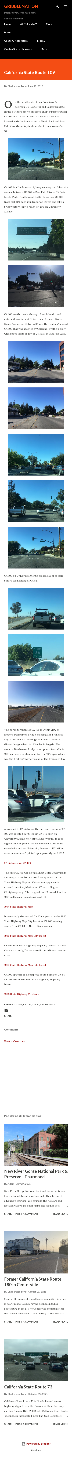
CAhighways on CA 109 (17, 863)
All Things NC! (28, 24)
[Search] (57, 6)
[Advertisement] (36, 1078)
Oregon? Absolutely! (16, 40)
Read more (60, 1213)
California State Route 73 (28, 1386)
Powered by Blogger (38, 1443)
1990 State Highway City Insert (22, 994)
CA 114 (27, 1004)
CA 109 (18, 1004)
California (47, 1004)
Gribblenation (21, 6)
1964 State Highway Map (19, 906)
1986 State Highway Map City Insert (25, 935)
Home (7, 24)
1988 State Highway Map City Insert (25, 965)
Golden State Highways (18, 49)
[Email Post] (6, 1011)
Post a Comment (15, 1041)
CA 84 (36, 1004)
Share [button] (8, 1015)
